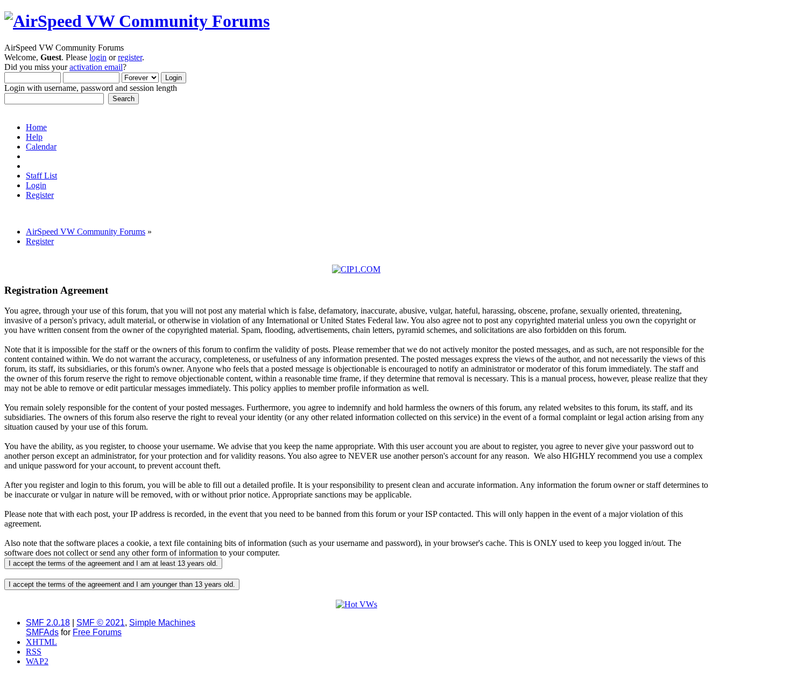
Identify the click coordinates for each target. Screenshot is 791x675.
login (98, 57)
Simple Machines (162, 622)
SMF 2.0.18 (48, 622)
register (130, 57)
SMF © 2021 (100, 622)
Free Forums (97, 632)
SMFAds (42, 632)
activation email (96, 67)
